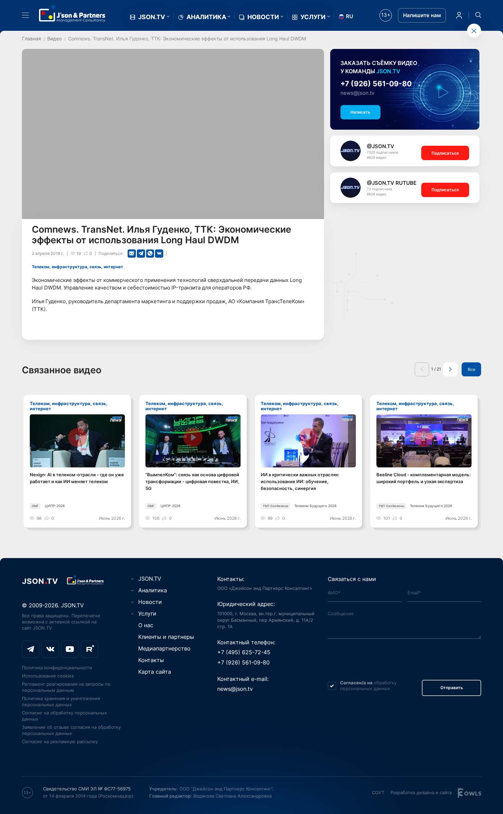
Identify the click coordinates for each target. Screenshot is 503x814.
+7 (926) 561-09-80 (376, 83)
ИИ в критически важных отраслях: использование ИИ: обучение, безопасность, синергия (300, 481)
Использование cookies (48, 676)
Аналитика (206, 17)
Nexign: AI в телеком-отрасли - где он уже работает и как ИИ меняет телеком (77, 478)
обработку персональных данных (368, 686)
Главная (31, 38)
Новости (263, 17)
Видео (54, 38)
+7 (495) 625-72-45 (243, 652)
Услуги (312, 17)
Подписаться (445, 153)
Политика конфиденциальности (57, 667)
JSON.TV (151, 17)
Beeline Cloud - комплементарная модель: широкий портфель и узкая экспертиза (423, 478)
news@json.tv (357, 93)
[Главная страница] (72, 13)
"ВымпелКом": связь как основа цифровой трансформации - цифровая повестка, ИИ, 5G (192, 481)
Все (471, 369)
